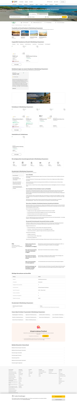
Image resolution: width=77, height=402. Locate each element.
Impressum (60, 379)
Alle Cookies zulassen (58, 396)
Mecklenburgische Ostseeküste (44, 37)
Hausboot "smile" (15, 56)
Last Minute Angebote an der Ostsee (13, 386)
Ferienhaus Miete (21, 373)
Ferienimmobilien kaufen (62, 374)
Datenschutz (60, 378)
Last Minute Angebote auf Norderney (13, 387)
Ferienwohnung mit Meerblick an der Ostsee (13, 384)
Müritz (13, 37)
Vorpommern (23, 37)
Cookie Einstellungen (58, 399)
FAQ (29, 374)
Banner (40, 374)
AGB (59, 377)
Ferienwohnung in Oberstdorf (12, 391)
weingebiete (20, 386)
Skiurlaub (20, 383)
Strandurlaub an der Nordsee (12, 377)
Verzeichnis (60, 382)
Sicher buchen (30, 373)
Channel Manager (51, 370)
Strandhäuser (20, 387)
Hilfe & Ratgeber (41, 373)
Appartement (20, 378)
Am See (19, 382)
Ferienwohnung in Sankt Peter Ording (13, 392)
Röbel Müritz (14, 72)
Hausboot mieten (21, 370)
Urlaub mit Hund (11, 370)
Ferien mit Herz (61, 373)
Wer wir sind (60, 370)
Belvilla (60, 383)
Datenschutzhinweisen (26, 399)
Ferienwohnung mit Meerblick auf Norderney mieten (13, 380)
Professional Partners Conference (53, 373)
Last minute (20, 379)
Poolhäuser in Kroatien (11, 378)
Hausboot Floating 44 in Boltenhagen (32, 56)
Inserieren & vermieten (41, 370)
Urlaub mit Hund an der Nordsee (12, 373)
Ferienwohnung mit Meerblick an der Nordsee (13, 382)
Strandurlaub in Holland (11, 374)
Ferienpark (20, 377)
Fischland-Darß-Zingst (33, 37)
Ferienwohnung (21, 374)
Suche (29, 370)
